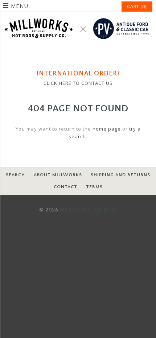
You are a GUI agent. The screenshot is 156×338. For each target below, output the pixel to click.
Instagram (87, 55)
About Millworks (58, 174)
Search (15, 174)
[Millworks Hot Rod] (78, 15)
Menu (19, 5)
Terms (94, 186)
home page (107, 128)
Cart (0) (137, 6)
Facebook (69, 55)
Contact (65, 186)
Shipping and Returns (120, 174)
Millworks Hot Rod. (88, 210)
